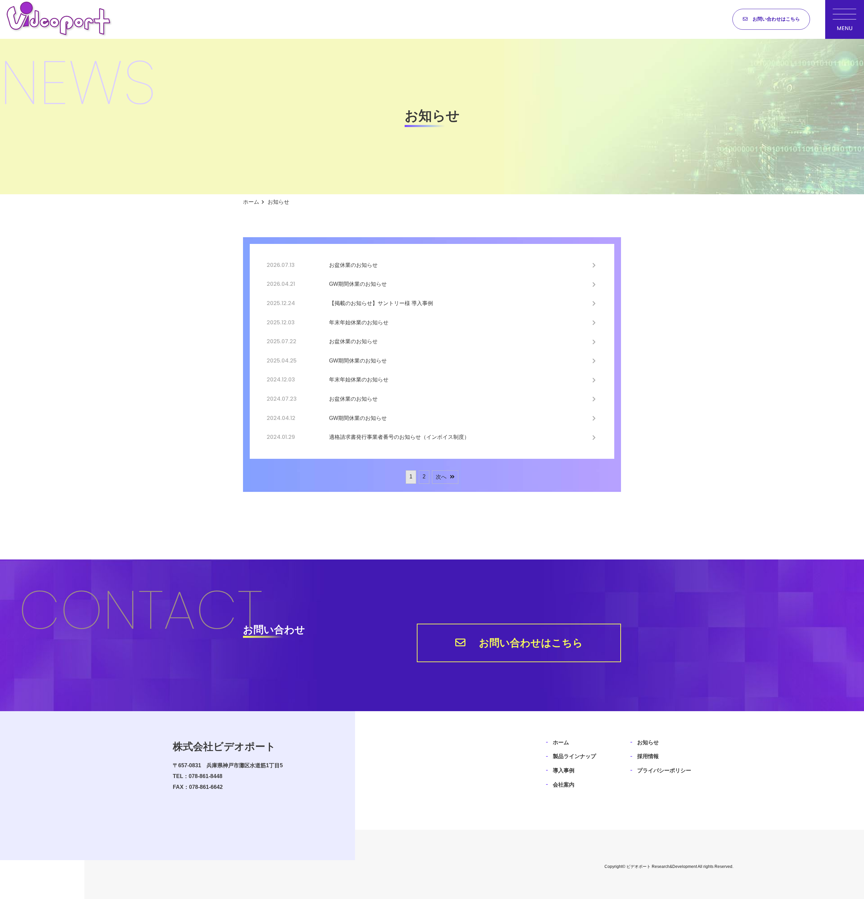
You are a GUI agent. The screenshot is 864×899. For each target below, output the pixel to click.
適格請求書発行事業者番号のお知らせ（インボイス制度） (399, 437)
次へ (441, 477)
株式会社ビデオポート (224, 746)
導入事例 (563, 770)
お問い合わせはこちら (776, 19)
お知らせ (648, 742)
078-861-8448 (205, 776)
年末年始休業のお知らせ (358, 322)
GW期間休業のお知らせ (358, 284)
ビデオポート (638, 866)
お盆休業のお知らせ (353, 265)
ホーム (561, 742)
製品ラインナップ (574, 756)
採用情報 (648, 756)
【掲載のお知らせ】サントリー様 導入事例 (383, 303)
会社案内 (563, 785)
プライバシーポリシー (664, 770)
